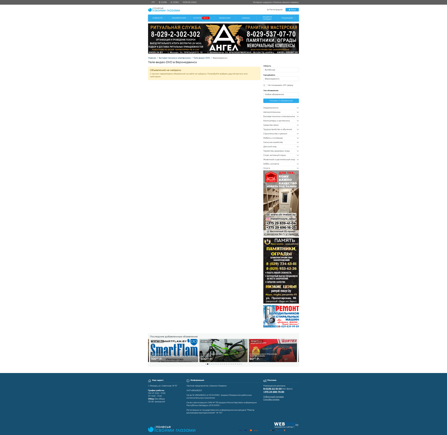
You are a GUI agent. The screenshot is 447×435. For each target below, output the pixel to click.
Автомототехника (271, 112)
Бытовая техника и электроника (175, 58)
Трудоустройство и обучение (277, 129)
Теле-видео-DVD (201, 58)
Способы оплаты (271, 399)
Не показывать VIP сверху (280, 85)
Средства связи (271, 125)
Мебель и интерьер (273, 138)
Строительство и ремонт (275, 134)
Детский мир (270, 147)
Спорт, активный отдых (274, 155)
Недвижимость (271, 108)
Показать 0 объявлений (281, 101)
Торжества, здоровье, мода (276, 151)
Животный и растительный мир (279, 159)
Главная (152, 58)
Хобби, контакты (271, 164)
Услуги (266, 168)
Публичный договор (273, 397)
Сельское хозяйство (273, 142)
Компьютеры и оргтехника (276, 121)
